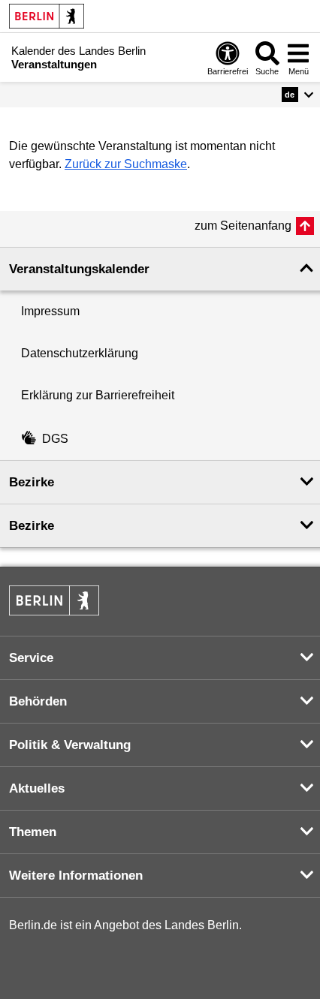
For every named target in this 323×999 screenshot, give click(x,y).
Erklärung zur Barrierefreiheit (97, 395)
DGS (55, 438)
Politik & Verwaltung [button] (70, 745)
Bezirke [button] (31, 482)
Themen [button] (32, 832)
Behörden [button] (38, 701)
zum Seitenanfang (243, 225)
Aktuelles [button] (37, 788)
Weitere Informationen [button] (76, 875)
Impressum (50, 311)
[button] (298, 94)
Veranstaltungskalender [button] (79, 269)
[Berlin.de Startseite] (46, 16)
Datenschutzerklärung (79, 353)
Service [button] (31, 658)
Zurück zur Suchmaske (126, 164)
